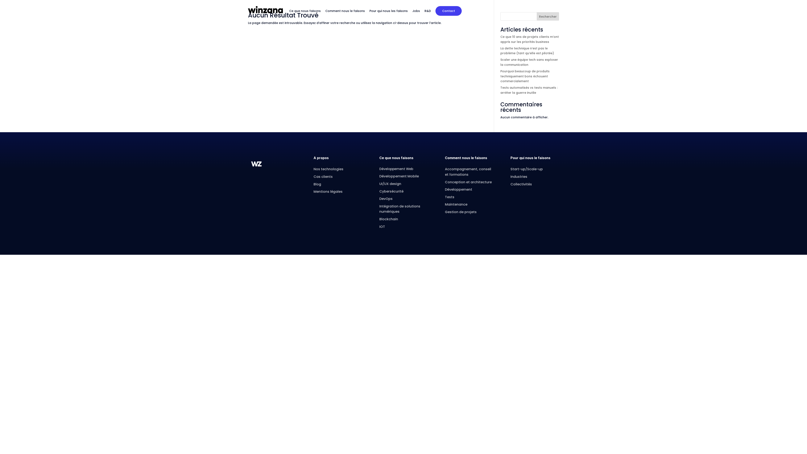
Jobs (416, 11)
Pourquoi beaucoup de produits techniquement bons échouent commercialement (525, 76)
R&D (428, 11)
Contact (448, 11)
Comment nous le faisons (345, 11)
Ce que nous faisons (305, 11)
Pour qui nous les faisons (388, 11)
